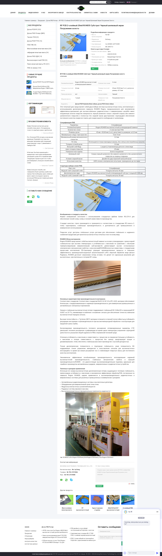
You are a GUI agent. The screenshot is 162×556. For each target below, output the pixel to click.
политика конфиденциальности (42, 554)
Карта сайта (114, 12)
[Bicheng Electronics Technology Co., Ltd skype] (39, 197)
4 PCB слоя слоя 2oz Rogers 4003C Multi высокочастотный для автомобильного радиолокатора (55, 532)
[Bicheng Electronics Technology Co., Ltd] (81, 8)
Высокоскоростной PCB (35, 60)
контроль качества (31, 541)
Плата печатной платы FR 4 (36, 64)
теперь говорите (119, 2)
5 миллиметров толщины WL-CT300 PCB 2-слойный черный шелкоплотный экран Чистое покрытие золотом (83, 535)
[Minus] (157, 512)
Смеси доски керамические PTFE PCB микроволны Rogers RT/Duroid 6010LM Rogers (55, 537)
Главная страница (30, 20)
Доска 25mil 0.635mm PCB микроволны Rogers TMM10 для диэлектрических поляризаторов (43, 88)
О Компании (28, 536)
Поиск (108, 2)
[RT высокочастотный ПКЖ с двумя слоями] (82, 499)
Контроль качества (74, 12)
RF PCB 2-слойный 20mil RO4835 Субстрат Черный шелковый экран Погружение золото (73, 63)
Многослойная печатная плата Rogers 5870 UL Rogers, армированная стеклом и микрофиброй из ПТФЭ (66, 509)
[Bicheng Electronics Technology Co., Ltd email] (29, 197)
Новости (103, 12)
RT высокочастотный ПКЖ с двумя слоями (82, 509)
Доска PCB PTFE (33, 41)
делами (151, 12)
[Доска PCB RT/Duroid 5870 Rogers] (29, 82)
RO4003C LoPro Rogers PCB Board (73, 457)
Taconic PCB (31, 37)
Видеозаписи (33, 12)
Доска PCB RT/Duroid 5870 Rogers (43, 82)
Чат (93, 68)
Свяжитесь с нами (91, 12)
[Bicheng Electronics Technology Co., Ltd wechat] (34, 197)
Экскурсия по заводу (56, 12)
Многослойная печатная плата (37, 49)
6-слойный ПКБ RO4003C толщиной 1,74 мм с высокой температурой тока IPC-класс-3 (128, 509)
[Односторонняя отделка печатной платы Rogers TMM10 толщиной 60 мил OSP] (97, 499)
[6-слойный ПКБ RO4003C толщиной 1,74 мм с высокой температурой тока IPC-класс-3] (127, 499)
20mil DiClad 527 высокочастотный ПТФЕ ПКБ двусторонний (113, 509)
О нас (43, 12)
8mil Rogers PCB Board (91, 457)
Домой (12, 12)
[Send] (157, 553)
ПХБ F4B (30, 45)
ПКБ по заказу (32, 68)
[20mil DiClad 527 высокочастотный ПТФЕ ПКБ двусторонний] (113, 499)
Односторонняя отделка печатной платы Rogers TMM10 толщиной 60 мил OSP (97, 509)
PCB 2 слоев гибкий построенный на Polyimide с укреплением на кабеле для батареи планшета (83, 540)
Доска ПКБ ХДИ (33, 56)
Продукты (22, 12)
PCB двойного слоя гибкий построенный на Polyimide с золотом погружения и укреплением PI (82, 530)
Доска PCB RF (32, 29)
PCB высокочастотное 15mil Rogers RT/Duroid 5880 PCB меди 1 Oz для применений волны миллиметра (54, 542)
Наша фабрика (29, 538)
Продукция (41, 20)
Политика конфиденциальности (133, 12)
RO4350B (103, 248)
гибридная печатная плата (36, 52)
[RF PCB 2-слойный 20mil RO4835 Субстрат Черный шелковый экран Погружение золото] (73, 42)
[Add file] (125, 553)
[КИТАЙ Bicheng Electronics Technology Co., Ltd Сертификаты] (32, 110)
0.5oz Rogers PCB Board (106, 457)
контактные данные (31, 544)
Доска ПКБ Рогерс (52, 20)
